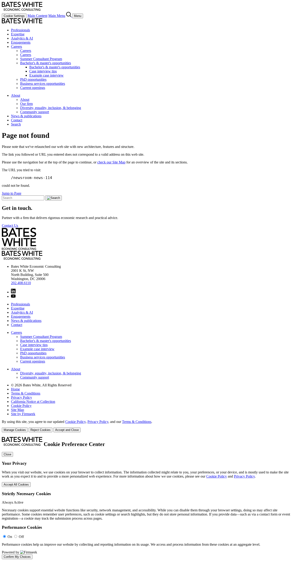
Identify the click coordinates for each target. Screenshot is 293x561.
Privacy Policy (21, 397)
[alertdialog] (146, 498)
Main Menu (56, 16)
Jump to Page (11, 193)
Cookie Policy (21, 406)
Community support (34, 112)
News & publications (26, 116)
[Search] (69, 16)
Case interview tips (43, 71)
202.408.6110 (21, 283)
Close (7, 454)
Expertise (17, 34)
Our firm (26, 104)
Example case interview (46, 75)
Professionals (20, 30)
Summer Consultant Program (41, 59)
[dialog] (146, 489)
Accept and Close (67, 430)
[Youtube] (13, 296)
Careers (16, 46)
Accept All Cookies (16, 484)
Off (21, 537)
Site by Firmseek (23, 414)
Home (15, 389)
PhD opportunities (33, 79)
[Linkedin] (13, 292)
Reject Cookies (40, 430)
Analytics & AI (22, 38)
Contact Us (10, 225)
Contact (16, 120)
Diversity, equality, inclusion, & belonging (50, 108)
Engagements (20, 42)
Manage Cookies (15, 430)
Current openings (32, 88)
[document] (146, 498)
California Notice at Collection (33, 401)
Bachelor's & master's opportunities (45, 63)
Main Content (37, 16)
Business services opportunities (42, 83)
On (10, 537)
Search (16, 124)
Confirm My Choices (17, 556)
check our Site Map (111, 162)
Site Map (17, 410)
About (15, 95)
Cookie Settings (14, 16)
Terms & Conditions (25, 393)
